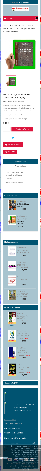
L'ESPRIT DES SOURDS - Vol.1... (24, 335)
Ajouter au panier (22, 129)
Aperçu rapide (33, 202)
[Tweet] (13, 138)
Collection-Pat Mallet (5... (22, 317)
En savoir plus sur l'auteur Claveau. (15, 115)
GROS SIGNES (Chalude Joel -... (24, 266)
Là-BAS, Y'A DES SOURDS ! (23, 369)
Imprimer (10, 152)
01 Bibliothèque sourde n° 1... (23, 205)
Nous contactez (10, 420)
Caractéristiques (21, 166)
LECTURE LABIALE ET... (24, 281)
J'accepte (4, 458)
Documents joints (20, 161)
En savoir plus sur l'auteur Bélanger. (15, 119)
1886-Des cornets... (21, 223)
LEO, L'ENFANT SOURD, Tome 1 (23, 295)
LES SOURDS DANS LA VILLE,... (23, 352)
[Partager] (6, 138)
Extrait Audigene (14, 175)
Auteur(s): (6, 101)
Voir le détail (33, 207)
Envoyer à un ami (13, 145)
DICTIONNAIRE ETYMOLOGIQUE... (24, 251)
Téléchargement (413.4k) (14, 182)
